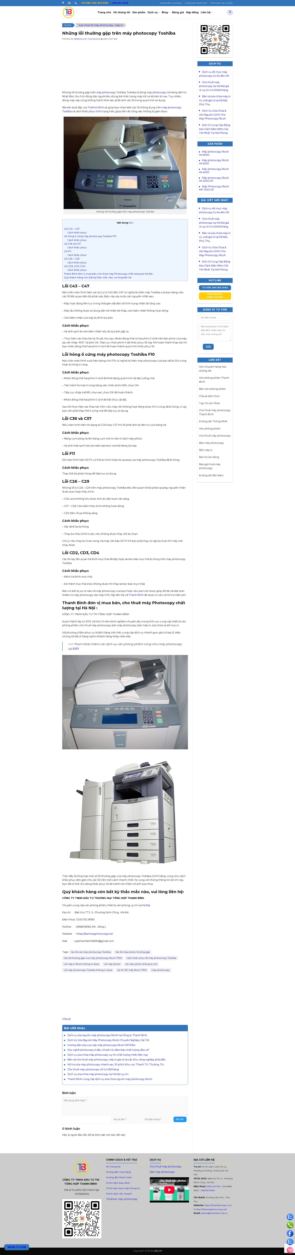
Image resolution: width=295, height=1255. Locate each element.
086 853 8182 (208, 1190)
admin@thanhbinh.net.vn (214, 1213)
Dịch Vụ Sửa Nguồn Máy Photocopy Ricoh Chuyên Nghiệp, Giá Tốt (108, 1040)
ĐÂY (76, 649)
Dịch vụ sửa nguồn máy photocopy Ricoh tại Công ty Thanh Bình (107, 1035)
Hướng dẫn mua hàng (170, 3)
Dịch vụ (153, 12)
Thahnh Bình (96, 107)
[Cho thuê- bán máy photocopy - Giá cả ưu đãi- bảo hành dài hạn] (77, 12)
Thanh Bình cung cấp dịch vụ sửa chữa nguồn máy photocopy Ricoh (109, 1079)
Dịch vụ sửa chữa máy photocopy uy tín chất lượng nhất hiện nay (107, 1054)
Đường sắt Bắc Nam (211, 475)
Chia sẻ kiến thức (209, 396)
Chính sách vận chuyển (221, 3)
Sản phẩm (139, 12)
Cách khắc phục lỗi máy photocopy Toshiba (151, 958)
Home (67, 25)
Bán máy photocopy (211, 442)
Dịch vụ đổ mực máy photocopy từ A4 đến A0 (214, 74)
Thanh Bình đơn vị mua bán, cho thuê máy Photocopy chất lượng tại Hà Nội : (109, 273)
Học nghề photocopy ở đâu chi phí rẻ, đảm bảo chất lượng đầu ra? (108, 1049)
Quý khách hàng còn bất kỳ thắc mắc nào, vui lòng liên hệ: (98, 277)
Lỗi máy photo (112, 964)
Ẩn (131, 223)
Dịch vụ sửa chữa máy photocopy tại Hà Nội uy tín (97, 1074)
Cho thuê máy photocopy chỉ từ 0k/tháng (93, 1069)
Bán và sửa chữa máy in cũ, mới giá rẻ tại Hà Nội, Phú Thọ (214, 100)
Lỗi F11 (67, 251)
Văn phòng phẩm (209, 428)
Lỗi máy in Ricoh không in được (81, 964)
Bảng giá (178, 12)
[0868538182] (76, 3)
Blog (165, 12)
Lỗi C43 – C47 (72, 228)
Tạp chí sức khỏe (209, 403)
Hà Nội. (146, 905)
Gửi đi (180, 1119)
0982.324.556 (213, 1186)
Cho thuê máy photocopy (215, 435)
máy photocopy (106, 92)
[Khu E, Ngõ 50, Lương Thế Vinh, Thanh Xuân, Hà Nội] (63, 3)
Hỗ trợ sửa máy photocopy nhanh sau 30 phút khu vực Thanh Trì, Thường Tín (115, 1064)
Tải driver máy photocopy (121, 1199)
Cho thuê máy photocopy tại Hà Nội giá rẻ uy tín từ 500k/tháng (214, 86)
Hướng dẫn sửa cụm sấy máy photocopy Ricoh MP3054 (101, 1045)
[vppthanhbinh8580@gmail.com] (69, 3)
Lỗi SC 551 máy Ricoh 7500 (132, 970)
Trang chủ (104, 12)
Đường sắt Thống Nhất (213, 421)
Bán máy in (205, 450)
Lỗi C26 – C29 (71, 258)
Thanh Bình (136, 595)
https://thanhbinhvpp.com (218, 1205)
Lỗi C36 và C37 (72, 243)
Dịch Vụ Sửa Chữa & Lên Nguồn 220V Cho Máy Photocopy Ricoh (212, 114)
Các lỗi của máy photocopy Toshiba (91, 952)
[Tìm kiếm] (230, 12)
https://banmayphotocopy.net (94, 933)
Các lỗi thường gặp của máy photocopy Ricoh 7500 (93, 958)
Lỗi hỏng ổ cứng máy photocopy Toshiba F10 (90, 236)
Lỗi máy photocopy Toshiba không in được (88, 970)
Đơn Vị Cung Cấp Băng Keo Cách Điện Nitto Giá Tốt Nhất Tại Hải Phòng (214, 129)
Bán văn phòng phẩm (212, 388)
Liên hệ (205, 12)
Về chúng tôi (121, 12)
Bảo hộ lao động (209, 457)
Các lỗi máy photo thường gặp (132, 952)
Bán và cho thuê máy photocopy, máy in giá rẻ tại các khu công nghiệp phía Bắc (116, 1059)
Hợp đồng (192, 12)
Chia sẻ (66, 1018)
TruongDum (93, 39)
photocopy (159, 92)
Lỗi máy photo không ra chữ (141, 964)
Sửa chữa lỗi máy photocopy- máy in (101, 25)
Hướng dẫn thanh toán (196, 3)
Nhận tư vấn (17, 1247)
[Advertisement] (125, 69)
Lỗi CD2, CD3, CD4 (74, 266)
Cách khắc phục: (77, 232)
